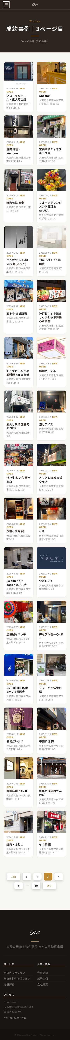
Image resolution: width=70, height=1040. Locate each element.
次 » (49, 886)
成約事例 (42, 978)
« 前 (13, 877)
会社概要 (42, 984)
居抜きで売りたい (14, 972)
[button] (6, 4)
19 (36, 886)
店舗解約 (9, 984)
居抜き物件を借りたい (17, 978)
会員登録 (42, 972)
